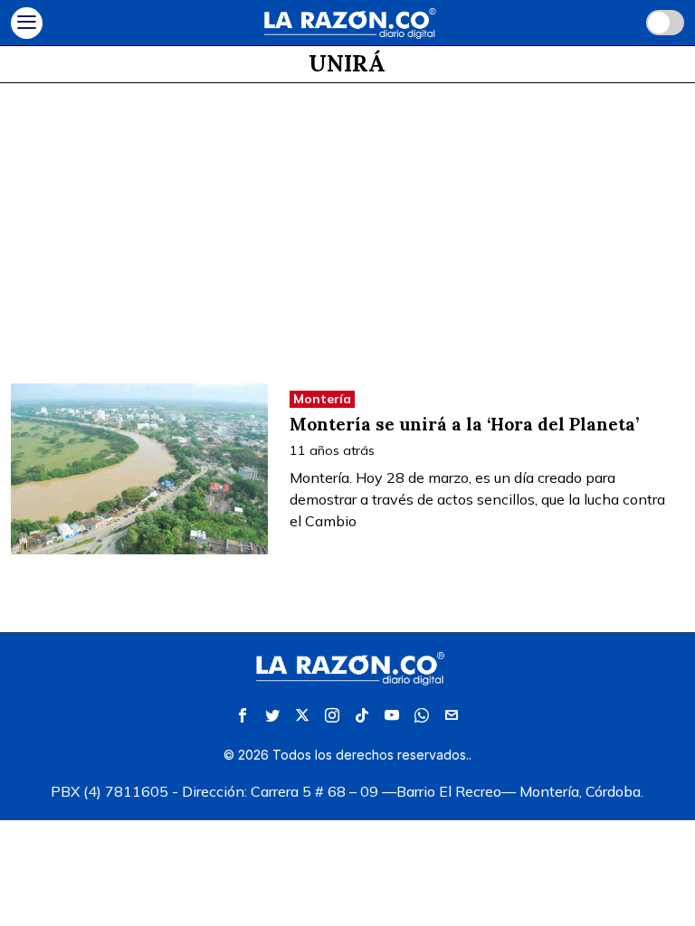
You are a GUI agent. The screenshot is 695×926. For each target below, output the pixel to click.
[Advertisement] (347, 218)
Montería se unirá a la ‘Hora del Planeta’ (464, 424)
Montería (322, 399)
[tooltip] (242, 715)
